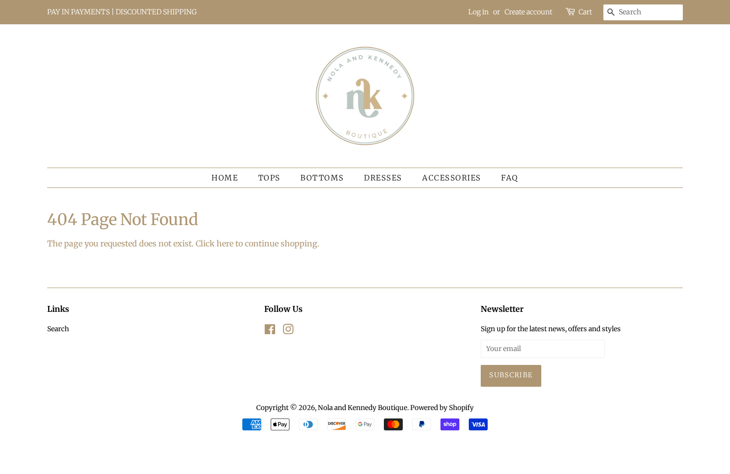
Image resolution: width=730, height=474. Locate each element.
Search (58, 329)
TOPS (269, 177)
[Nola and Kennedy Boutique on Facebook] (270, 331)
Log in (478, 11)
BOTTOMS (322, 177)
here (225, 243)
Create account (528, 11)
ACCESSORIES (451, 177)
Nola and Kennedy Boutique (362, 408)
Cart (585, 11)
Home (225, 177)
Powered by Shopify (442, 408)
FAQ (509, 177)
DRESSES (383, 177)
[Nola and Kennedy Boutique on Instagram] (288, 331)
